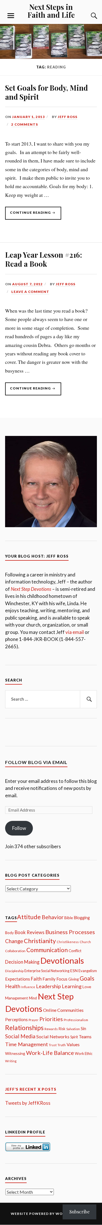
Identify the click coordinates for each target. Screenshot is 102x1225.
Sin (83, 1028)
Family (49, 978)
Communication (47, 949)
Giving (73, 979)
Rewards (51, 1029)
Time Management (26, 1044)
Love (86, 986)
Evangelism (87, 970)
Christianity (40, 941)
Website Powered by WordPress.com (50, 1213)
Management (16, 997)
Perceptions (16, 1019)
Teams (85, 1036)
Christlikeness (68, 942)
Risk (62, 1029)
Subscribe (79, 1212)
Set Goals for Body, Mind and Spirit (46, 92)
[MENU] (10, 15)
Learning (72, 986)
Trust (53, 1045)
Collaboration (15, 951)
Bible (68, 917)
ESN (74, 970)
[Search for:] (51, 699)
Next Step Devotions (31, 589)
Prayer (34, 1020)
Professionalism (76, 1020)
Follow (19, 828)
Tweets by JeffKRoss (27, 1103)
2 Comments (24, 124)
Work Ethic (83, 1053)
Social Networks (52, 1036)
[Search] (88, 15)
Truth (62, 1045)
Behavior (52, 917)
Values (73, 1044)
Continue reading (28, 215)
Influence (28, 987)
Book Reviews (29, 932)
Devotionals (62, 960)
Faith (36, 979)
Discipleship (14, 971)
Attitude (29, 917)
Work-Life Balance (50, 1052)
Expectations (17, 978)
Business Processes (70, 931)
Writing (10, 1061)
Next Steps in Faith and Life (51, 10)
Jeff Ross (67, 117)
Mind (33, 998)
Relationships (24, 1028)
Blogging (82, 917)
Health (12, 986)
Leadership (48, 986)
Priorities (51, 1019)
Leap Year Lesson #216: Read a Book (43, 259)
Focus (61, 978)
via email (74, 632)
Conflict (75, 950)
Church (85, 942)
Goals (87, 978)
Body (9, 932)
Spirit (74, 1037)
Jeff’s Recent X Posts (30, 1089)
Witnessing (15, 1053)
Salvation (73, 1029)
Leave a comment (30, 291)
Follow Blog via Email (36, 762)
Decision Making (22, 962)
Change (14, 941)
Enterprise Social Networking (46, 971)
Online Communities (63, 1010)
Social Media (20, 1036)
